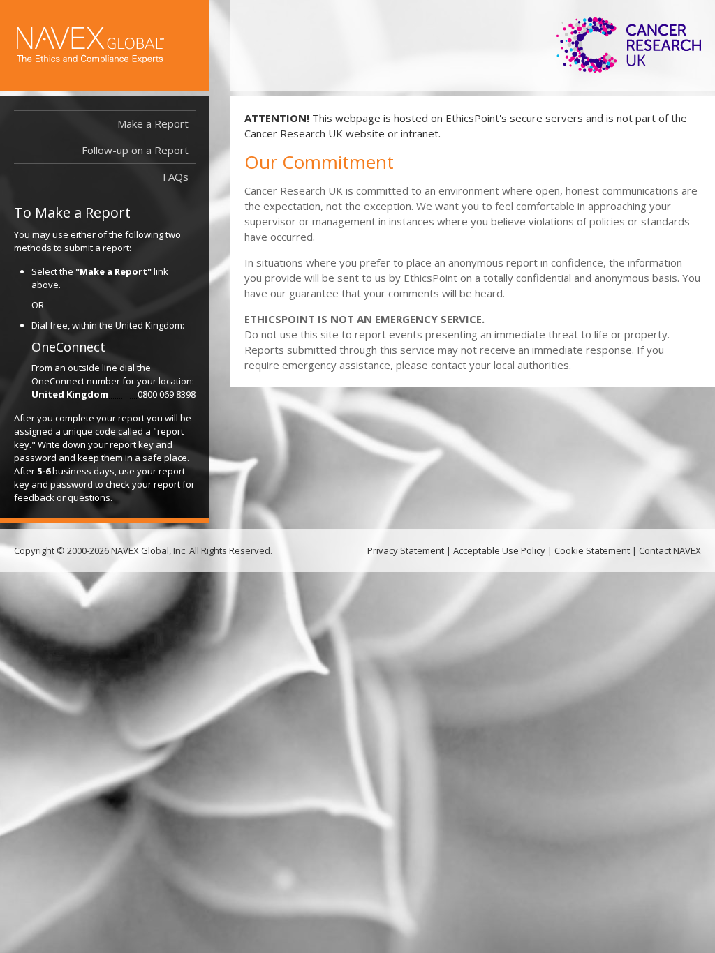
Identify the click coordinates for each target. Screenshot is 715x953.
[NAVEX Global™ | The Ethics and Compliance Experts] (90, 45)
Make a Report (153, 123)
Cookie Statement (592, 550)
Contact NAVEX (670, 550)
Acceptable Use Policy (499, 550)
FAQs (176, 176)
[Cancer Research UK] (628, 45)
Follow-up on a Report (135, 150)
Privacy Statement (405, 550)
